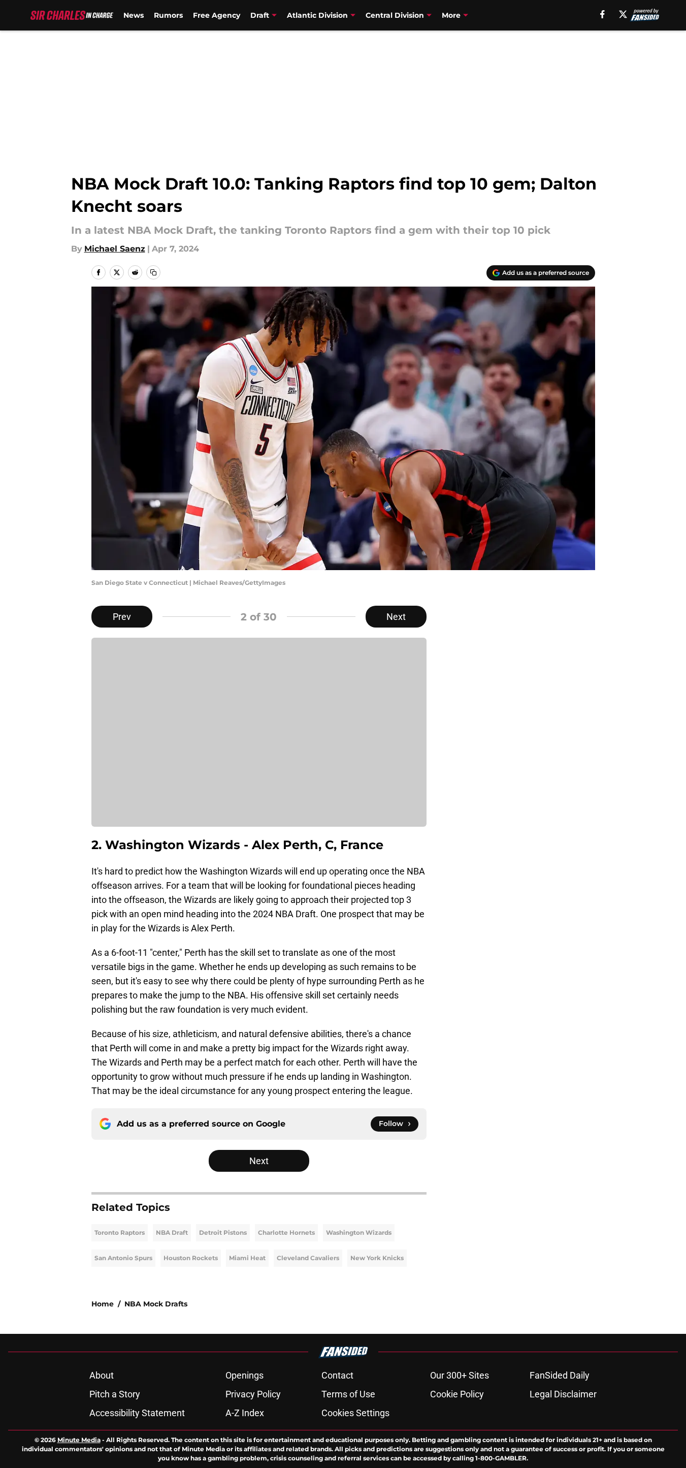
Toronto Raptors (119, 1232)
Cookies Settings (355, 1413)
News (133, 15)
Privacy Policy (253, 1394)
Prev (122, 616)
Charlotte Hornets (286, 1232)
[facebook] (602, 14)
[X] (623, 14)
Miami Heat (247, 1258)
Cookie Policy (457, 1394)
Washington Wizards (358, 1232)
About (101, 1375)
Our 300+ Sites (459, 1375)
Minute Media (79, 1440)
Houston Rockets (191, 1258)
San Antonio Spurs (123, 1258)
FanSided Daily (560, 1375)
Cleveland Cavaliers (308, 1258)
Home (102, 1303)
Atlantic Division (317, 15)
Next (396, 616)
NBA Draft (172, 1232)
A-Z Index (244, 1413)
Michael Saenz (114, 249)
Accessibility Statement (137, 1413)
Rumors (168, 15)
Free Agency (216, 15)
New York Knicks (377, 1258)
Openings (244, 1375)
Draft (259, 15)
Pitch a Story (114, 1394)
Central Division (395, 15)
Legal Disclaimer (563, 1394)
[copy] (153, 272)
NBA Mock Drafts (155, 1303)
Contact (337, 1375)
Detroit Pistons (223, 1232)
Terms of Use (348, 1394)
